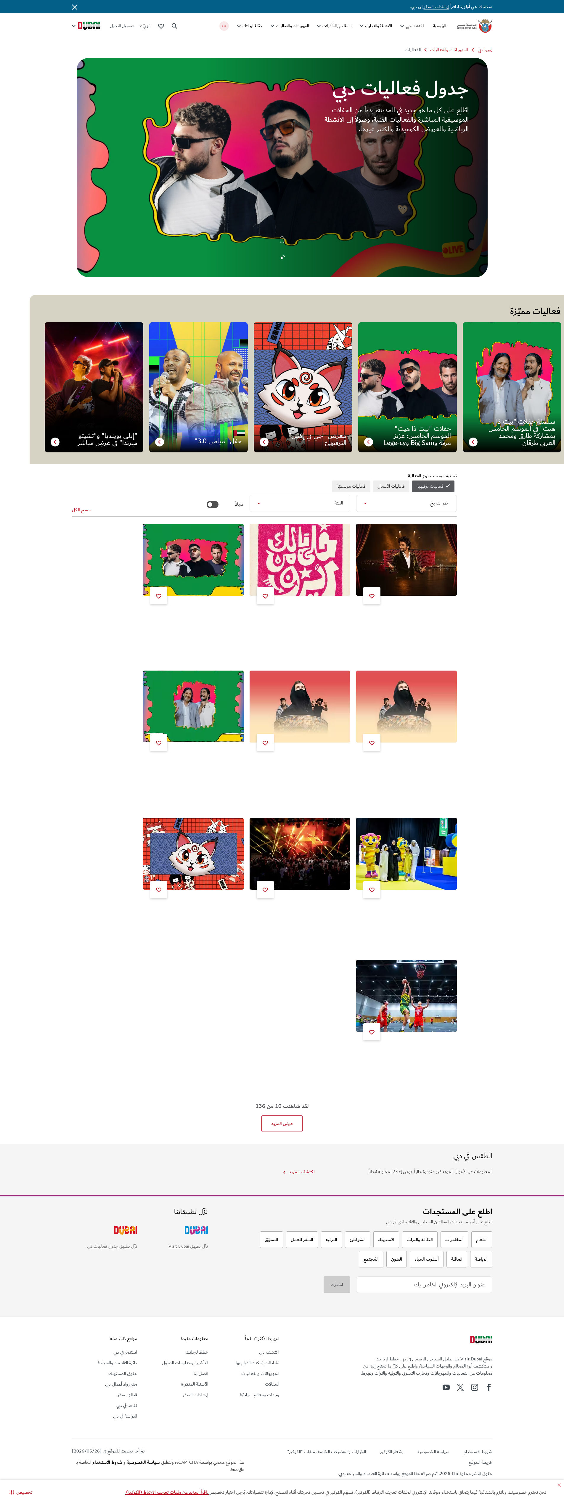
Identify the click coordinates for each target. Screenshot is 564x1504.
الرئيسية (439, 26)
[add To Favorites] (371, 595)
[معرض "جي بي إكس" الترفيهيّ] (193, 854)
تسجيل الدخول (122, 26)
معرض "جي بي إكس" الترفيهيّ (209, 910)
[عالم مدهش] (406, 854)
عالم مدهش (439, 910)
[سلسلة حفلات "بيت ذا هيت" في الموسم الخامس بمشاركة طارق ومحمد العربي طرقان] (193, 707)
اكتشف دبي (415, 26)
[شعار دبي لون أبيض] (480, 1341)
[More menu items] (224, 26)
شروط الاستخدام (107, 1462)
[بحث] (174, 26)
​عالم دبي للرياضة (435, 1052)
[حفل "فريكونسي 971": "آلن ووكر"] (406, 707)
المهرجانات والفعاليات (292, 26)
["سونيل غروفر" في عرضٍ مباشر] (406, 560)
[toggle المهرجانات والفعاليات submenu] (272, 26)
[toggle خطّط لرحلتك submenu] (239, 26)
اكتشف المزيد (301, 1172)
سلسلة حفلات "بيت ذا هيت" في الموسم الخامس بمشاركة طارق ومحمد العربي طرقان (197, 766)
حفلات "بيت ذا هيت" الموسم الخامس (309, 910)
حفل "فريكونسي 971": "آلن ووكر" (419, 763)
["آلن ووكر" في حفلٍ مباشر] (300, 707)
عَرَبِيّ (146, 26)
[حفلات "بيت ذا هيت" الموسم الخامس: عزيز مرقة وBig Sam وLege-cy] (193, 560)
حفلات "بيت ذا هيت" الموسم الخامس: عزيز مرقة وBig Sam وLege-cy (198, 619)
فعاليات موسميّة (351, 486)
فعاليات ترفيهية (430, 486)
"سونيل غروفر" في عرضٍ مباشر (422, 616)
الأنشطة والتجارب (378, 26)
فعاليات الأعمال (391, 486)
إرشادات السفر (436, 6)
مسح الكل (81, 509)
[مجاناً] (212, 504)
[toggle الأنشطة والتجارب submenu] (361, 26)
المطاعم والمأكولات (336, 26)
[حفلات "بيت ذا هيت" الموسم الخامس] (300, 854)
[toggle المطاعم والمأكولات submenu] (319, 26)
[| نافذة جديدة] (446, 1387)
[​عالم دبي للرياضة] (406, 996)
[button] (21, 1492)
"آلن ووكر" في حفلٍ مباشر (321, 763)
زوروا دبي (485, 49)
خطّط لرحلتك (252, 26)
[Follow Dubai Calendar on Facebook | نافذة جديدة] (488, 1387)
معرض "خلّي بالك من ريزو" (318, 616)
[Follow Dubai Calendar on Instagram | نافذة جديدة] (474, 1387)
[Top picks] (161, 26)
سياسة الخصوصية (143, 1462)
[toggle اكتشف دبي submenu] (402, 26)
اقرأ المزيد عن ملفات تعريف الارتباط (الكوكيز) (167, 1492)
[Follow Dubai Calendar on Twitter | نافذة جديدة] (460, 1387)
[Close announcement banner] (74, 6)
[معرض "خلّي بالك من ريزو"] (300, 560)
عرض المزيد (282, 1123)
